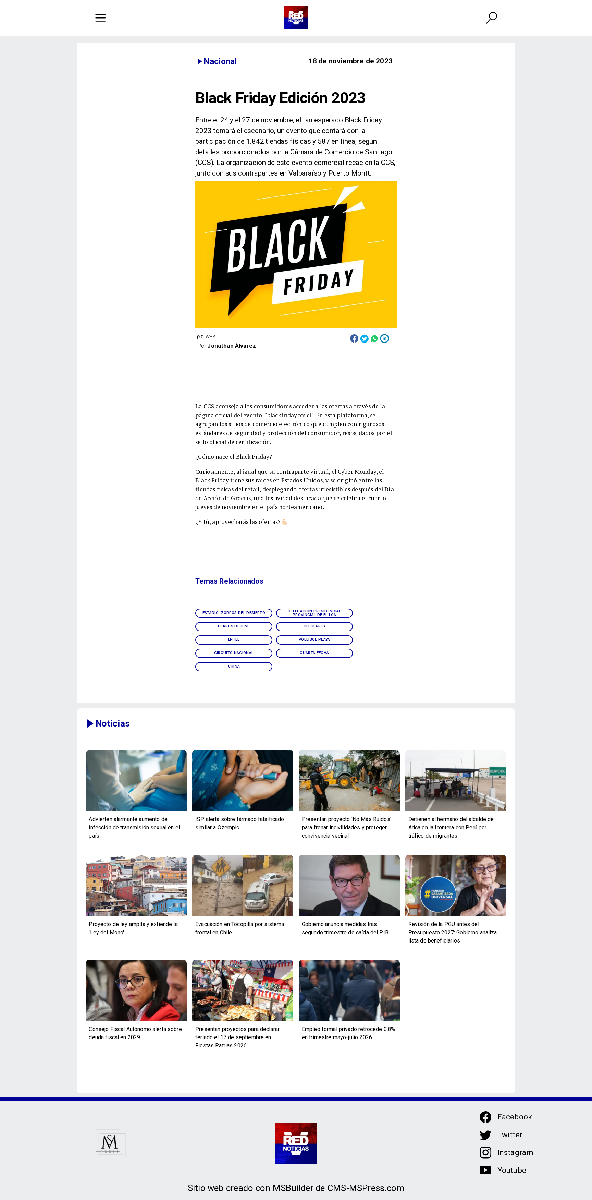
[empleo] (349, 1020)
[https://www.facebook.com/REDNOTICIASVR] (486, 1117)
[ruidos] (349, 810)
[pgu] (455, 915)
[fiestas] (242, 1020)
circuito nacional (234, 652)
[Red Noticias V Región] (100, 17)
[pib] (349, 915)
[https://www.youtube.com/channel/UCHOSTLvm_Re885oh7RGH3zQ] (486, 1174)
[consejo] (136, 1020)
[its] (136, 810)
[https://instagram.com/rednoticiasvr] (486, 1156)
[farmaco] (242, 810)
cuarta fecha (314, 652)
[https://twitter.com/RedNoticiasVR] (486, 1139)
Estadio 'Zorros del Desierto (233, 612)
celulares (314, 626)
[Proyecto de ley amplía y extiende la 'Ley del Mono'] (136, 915)
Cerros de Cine (234, 626)
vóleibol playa (314, 639)
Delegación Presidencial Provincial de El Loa (314, 613)
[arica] (455, 810)
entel (234, 639)
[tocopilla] (242, 915)
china (234, 666)
